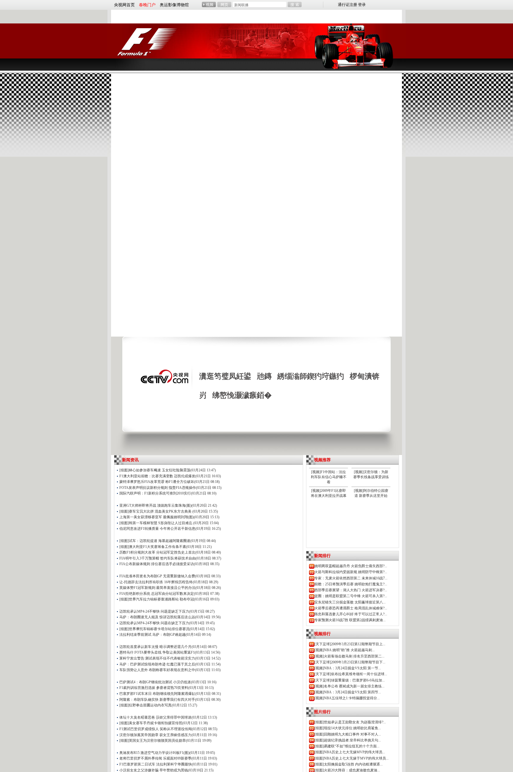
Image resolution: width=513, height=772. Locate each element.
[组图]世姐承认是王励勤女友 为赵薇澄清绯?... (350, 722)
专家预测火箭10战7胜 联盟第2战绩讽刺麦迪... (350, 620)
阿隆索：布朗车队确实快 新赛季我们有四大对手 (157, 700)
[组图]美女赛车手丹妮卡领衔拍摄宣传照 (150, 723)
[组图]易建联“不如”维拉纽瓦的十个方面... (346, 746)
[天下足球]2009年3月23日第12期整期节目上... (349, 644)
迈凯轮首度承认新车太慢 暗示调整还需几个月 (155, 647)
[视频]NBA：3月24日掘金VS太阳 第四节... (347, 692)
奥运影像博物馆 (174, 4)
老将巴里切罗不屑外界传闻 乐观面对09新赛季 (155, 758)
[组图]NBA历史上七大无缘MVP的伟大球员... (349, 752)
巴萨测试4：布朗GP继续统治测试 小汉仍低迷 (155, 682)
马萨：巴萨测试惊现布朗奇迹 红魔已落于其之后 (157, 664)
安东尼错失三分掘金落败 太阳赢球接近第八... (350, 602)
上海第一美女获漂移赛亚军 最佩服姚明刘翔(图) (156, 517)
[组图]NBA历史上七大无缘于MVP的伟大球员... (351, 758)
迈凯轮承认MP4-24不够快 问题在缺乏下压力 (154, 623)
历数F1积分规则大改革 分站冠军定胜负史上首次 (157, 552)
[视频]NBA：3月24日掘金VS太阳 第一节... (347, 668)
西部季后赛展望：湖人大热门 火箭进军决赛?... (350, 590)
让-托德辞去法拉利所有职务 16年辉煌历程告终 (156, 582)
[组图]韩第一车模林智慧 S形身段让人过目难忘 (156, 523)
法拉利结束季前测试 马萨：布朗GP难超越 (152, 634)
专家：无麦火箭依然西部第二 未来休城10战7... (350, 578)
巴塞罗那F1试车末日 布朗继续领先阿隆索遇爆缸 (157, 694)
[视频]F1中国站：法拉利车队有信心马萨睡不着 (328, 477)
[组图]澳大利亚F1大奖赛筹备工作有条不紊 (152, 547)
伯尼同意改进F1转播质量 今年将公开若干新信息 (157, 529)
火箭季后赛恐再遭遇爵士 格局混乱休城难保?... (350, 608)
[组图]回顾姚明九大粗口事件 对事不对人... (347, 734)
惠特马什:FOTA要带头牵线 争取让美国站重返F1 (157, 652)
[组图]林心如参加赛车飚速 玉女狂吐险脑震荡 (154, 470)
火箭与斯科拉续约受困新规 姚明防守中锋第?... (350, 572)
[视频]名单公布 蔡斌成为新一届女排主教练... (349, 686)
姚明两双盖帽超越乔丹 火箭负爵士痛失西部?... (350, 566)
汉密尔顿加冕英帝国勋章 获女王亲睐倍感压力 (155, 735)
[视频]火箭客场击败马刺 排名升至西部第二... (349, 656)
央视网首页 (124, 4)
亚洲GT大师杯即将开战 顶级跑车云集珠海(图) (155, 505)
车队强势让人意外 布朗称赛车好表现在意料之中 (157, 670)
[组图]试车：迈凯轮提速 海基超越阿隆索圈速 (154, 541)
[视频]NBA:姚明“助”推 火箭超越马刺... (344, 650)
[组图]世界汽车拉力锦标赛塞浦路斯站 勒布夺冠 (156, 599)
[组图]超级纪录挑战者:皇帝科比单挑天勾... (347, 740)
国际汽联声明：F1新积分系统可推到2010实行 (155, 493)
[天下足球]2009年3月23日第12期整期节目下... (349, 662)
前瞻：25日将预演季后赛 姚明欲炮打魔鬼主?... (350, 584)
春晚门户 (147, 4)
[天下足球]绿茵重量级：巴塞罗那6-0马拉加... (349, 680)
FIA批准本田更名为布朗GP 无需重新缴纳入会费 (157, 576)
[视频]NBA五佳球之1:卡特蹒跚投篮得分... (347, 698)
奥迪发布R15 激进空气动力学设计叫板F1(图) (154, 753)
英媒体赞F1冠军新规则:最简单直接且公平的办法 (157, 588)
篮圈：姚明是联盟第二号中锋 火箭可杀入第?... (350, 596)
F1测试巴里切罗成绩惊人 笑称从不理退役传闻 (155, 729)
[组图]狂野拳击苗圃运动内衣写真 (145, 705)
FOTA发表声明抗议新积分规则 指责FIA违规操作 (157, 488)
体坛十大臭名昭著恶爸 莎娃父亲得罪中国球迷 (155, 717)
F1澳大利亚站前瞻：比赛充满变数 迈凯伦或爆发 (157, 476)
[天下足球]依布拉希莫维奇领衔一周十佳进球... (350, 674)
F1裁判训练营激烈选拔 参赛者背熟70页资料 (153, 688)
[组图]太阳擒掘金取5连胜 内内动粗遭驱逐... (348, 764)
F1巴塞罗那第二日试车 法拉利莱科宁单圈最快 (155, 764)
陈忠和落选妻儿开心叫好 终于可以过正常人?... (350, 614)
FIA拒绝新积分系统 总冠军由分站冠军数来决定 (156, 594)
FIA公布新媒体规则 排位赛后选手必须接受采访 (156, 564)
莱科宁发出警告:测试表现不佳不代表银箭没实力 (157, 658)
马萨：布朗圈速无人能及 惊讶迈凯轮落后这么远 (157, 617)
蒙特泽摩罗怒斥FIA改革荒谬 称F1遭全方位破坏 (156, 482)
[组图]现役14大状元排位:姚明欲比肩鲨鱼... (347, 728)
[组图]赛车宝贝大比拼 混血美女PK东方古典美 (155, 511)
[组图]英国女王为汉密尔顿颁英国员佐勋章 (152, 740)
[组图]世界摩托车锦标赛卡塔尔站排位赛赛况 (154, 629)
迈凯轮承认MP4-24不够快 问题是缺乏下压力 (154, 611)
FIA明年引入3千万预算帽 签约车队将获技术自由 (157, 558)
